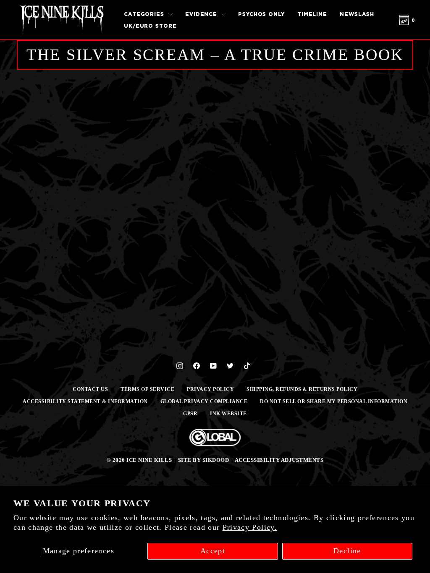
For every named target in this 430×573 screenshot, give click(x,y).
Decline (347, 551)
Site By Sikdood (203, 460)
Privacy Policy (210, 389)
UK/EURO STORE (150, 26)
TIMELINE (312, 14)
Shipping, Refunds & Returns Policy (301, 389)
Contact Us (90, 389)
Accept (212, 551)
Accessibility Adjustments (279, 460)
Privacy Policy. (250, 527)
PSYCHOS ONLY (261, 14)
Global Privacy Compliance (204, 401)
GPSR (190, 414)
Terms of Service (147, 389)
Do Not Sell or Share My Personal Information (333, 401)
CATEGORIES (145, 14)
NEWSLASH (357, 14)
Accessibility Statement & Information (85, 401)
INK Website (228, 414)
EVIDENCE (202, 14)
